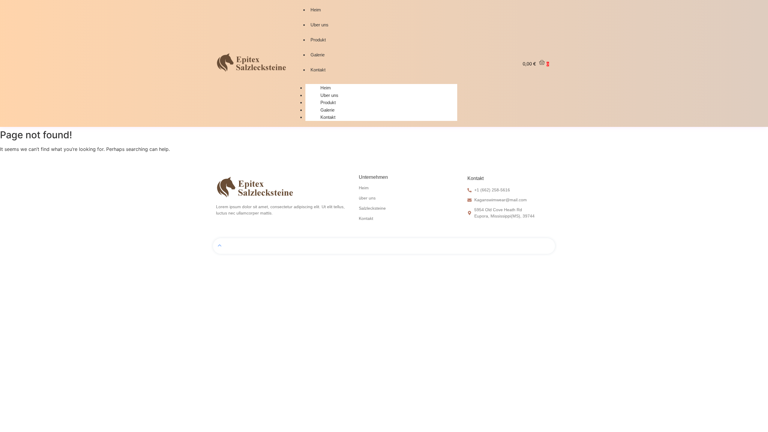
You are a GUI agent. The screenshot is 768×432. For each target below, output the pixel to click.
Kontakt (318, 69)
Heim (315, 9)
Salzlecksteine (372, 208)
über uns (367, 198)
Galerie (317, 54)
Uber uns (319, 24)
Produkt (318, 39)
